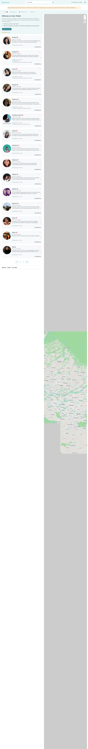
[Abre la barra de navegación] (85, 2)
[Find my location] (85, 22)
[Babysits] (6, 2)
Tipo (5, 11)
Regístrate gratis (7, 29)
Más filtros (32, 11)
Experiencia (14, 11)
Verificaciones (23, 11)
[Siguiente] (27, 262)
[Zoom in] (85, 16)
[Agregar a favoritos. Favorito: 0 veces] (40, 37)
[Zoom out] (85, 18)
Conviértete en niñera (76, 2)
